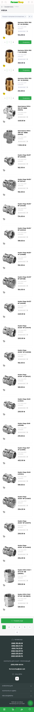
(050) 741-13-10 (17, 648)
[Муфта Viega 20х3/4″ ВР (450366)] (9, 356)
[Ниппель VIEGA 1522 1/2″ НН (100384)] (9, 28)
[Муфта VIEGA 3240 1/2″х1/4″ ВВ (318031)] (9, 600)
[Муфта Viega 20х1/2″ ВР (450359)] (9, 307)
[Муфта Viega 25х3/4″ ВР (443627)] (9, 503)
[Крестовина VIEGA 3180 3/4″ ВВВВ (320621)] (9, 137)
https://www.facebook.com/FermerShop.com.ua (17, 678)
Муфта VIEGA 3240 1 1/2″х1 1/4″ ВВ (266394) (24, 571)
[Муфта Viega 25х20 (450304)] (9, 478)
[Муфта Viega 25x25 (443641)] (9, 405)
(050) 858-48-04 (17, 664)
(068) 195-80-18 (17, 643)
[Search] (6, 2)
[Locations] (29, 2)
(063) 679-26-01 (17, 653)
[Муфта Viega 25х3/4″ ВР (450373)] (9, 527)
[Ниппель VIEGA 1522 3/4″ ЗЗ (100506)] (9, 84)
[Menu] (2, 2)
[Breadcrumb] (2, 6)
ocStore (20, 702)
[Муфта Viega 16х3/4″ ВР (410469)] (9, 210)
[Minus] (5, 42)
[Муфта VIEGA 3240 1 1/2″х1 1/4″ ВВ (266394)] (9, 576)
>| (17, 632)
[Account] (32, 2)
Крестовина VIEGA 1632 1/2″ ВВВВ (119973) (24, 108)
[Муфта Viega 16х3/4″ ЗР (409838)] (9, 259)
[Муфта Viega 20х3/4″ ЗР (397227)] (9, 381)
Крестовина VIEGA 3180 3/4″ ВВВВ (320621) (24, 132)
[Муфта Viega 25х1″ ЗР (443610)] (9, 454)
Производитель (8, 6)
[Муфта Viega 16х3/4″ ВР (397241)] (9, 185)
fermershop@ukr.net (17, 669)
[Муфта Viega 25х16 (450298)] (9, 429)
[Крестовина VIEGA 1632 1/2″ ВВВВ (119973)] (9, 112)
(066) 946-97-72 (17, 651)
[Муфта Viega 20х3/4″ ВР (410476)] (9, 332)
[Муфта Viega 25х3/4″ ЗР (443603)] (9, 551)
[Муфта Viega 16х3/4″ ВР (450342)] (9, 234)
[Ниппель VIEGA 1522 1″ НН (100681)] (9, 56)
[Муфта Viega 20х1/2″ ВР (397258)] (9, 283)
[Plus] (13, 42)
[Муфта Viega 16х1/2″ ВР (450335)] (9, 161)
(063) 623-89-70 (17, 656)
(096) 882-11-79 (17, 646)
